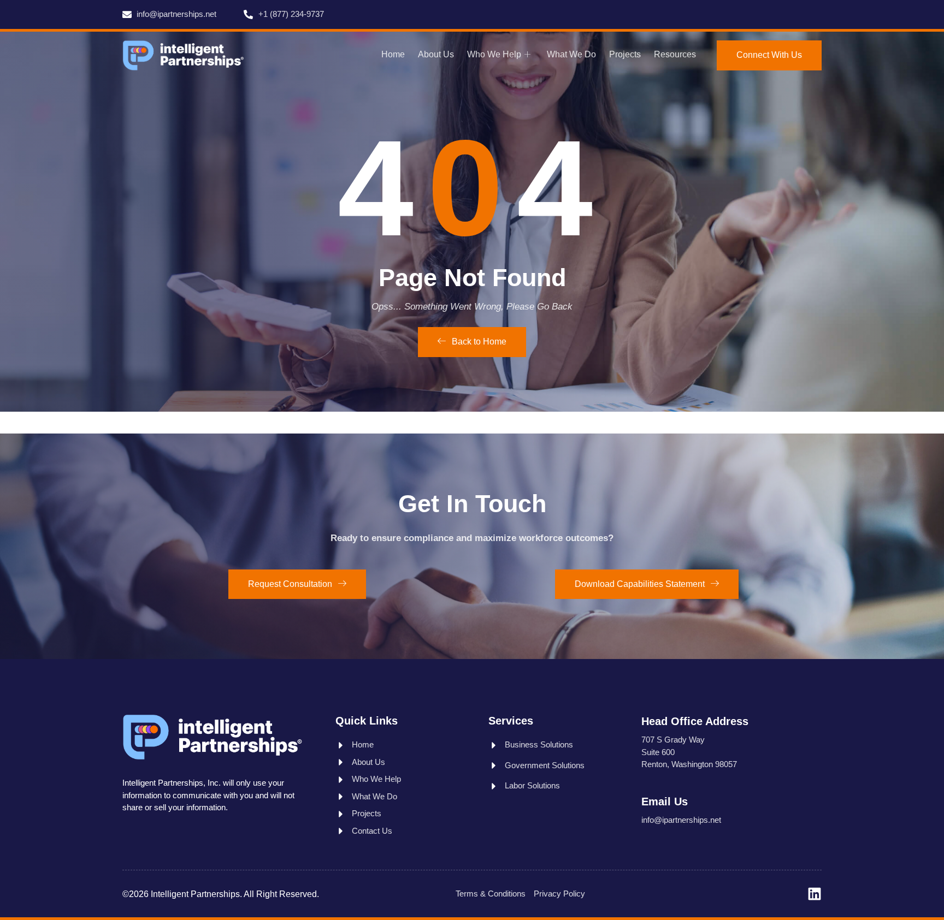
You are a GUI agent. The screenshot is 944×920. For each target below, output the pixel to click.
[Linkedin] (814, 894)
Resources (675, 54)
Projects (625, 54)
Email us (664, 802)
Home (393, 54)
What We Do (571, 54)
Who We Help (494, 54)
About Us (436, 54)
